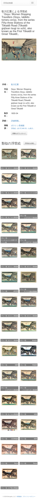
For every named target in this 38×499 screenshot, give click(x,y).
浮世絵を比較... (30, 143)
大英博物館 (14, 439)
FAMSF (34, 365)
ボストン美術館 (17, 125)
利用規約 (19, 496)
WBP (16, 365)
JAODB (15, 291)
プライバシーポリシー (29, 496)
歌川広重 (15, 84)
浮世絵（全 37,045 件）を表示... (22, 128)
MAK (35, 414)
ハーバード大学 (32, 193)
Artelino (34, 340)
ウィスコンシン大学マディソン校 (9, 241)
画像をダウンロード (19, 133)
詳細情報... (15, 120)
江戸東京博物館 (13, 488)
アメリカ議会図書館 (30, 291)
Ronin (16, 463)
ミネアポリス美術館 (30, 218)
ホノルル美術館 (13, 193)
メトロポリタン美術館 (29, 242)
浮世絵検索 (8, 2)
